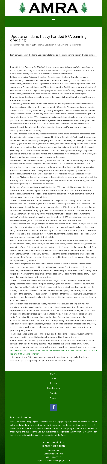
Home (54, 378)
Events (53, 383)
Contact (53, 398)
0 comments (75, 45)
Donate (53, 393)
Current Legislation (46, 45)
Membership (53, 388)
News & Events (61, 45)
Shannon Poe (18, 45)
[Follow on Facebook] (53, 407)
